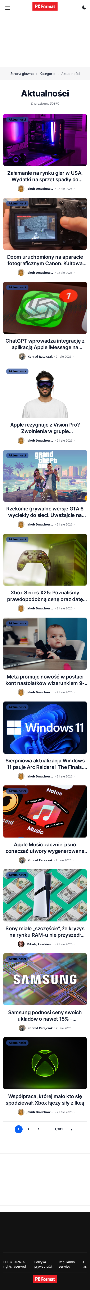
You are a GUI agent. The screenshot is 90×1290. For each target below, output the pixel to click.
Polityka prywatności (43, 1264)
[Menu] (7, 8)
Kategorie (47, 73)
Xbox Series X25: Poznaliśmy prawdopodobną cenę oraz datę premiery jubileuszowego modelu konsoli (45, 596)
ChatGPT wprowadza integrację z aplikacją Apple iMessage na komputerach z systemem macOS (45, 344)
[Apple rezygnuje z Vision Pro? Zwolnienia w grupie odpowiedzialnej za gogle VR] (45, 392)
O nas (84, 1264)
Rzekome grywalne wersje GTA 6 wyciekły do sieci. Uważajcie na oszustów (45, 512)
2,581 (59, 1129)
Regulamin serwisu (67, 1264)
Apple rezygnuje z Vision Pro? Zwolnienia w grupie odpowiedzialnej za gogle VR (45, 428)
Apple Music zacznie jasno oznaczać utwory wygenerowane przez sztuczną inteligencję (45, 848)
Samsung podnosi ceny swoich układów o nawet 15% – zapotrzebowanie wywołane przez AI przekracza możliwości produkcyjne (45, 1015)
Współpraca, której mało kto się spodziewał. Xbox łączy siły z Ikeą (45, 1099)
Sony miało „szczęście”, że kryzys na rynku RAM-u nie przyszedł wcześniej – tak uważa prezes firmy (45, 931)
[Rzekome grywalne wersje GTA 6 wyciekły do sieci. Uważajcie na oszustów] (45, 476)
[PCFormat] (45, 1279)
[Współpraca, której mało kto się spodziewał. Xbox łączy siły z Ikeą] (45, 1063)
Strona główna (22, 73)
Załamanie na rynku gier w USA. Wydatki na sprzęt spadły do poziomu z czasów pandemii (45, 176)
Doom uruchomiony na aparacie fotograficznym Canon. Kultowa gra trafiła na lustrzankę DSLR (45, 260)
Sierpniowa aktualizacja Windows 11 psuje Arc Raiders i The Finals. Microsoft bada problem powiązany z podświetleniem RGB (45, 764)
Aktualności (17, 119)
